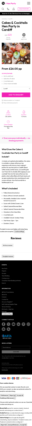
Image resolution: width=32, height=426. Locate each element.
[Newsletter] (3, 329)
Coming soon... (6, 278)
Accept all (20, 395)
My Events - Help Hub (8, 309)
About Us (4, 294)
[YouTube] (13, 324)
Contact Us (5, 299)
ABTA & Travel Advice (8, 292)
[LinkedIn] (18, 324)
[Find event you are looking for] (3, 9)
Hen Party (11, 3)
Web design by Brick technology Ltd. (11, 367)
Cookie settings (19, 231)
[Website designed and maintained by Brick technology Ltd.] (5, 370)
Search (4, 283)
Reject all (12, 395)
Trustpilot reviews (7, 256)
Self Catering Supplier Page (9, 304)
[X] (8, 324)
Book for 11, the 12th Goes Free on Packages (16, 13)
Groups (4, 273)
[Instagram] (28, 324)
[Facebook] (3, 324)
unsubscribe (5, 358)
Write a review (7, 245)
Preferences (4, 395)
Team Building (5, 276)
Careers (4, 297)
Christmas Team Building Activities (11, 280)
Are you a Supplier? (7, 302)
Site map (4, 311)
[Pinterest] (23, 324)
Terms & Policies (6, 307)
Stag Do (4, 271)
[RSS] (8, 329)
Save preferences (13, 425)
